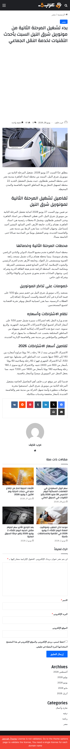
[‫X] (53, 404)
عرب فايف (59, 122)
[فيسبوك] (61, 404)
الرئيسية (61, 14)
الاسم (64, 600)
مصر (54, 14)
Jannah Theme (9, 738)
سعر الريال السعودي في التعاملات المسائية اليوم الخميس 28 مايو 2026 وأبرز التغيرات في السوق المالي (54, 493)
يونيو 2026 (62, 682)
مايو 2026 (63, 688)
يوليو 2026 (62, 677)
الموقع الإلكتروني (60, 628)
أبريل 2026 (62, 693)
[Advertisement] (35, 82)
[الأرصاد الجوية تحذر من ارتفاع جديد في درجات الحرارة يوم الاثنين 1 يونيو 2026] (18, 476)
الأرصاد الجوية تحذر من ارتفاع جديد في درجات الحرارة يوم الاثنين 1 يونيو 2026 (20, 491)
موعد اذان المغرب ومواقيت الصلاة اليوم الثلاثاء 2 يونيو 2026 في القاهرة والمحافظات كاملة (53, 532)
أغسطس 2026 (60, 671)
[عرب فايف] (49, 5)
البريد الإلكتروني (60, 614)
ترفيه (65, 713)
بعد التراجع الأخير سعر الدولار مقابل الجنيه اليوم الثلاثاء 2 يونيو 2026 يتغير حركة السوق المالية (19, 532)
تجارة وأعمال (62, 708)
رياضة (65, 718)
